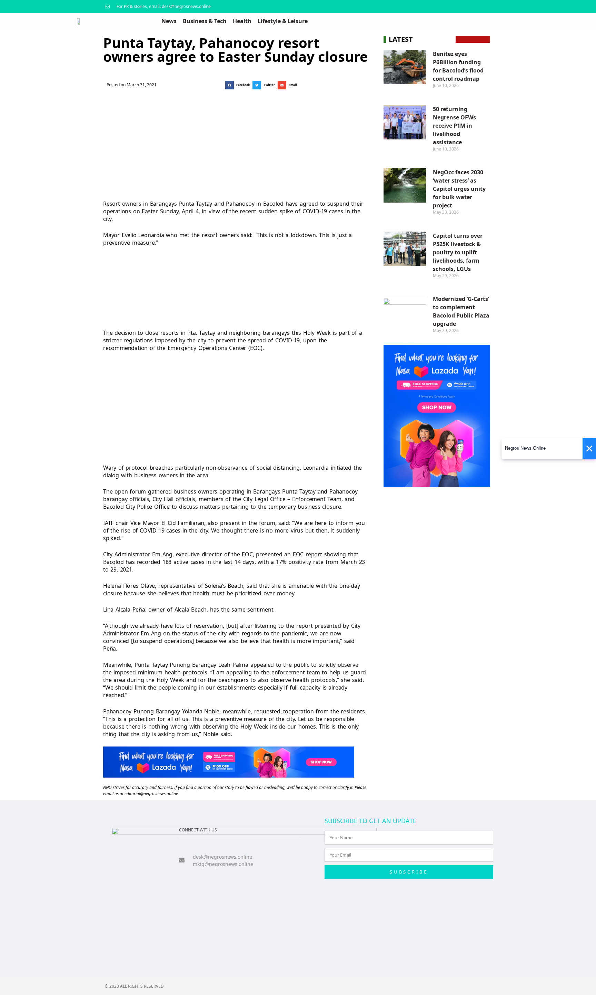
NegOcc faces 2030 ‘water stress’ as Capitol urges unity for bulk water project (459, 188)
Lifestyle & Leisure (283, 21)
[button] (238, 85)
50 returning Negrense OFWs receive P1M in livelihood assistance (454, 125)
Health (242, 21)
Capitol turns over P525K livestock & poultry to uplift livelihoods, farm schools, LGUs (458, 252)
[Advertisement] (234, 143)
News (169, 21)
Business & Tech (205, 21)
